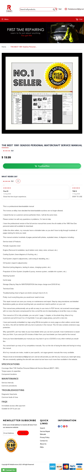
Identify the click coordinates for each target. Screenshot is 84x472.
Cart (80, 19)
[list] (42, 192)
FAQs (42, 447)
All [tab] (18, 181)
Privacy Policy (44, 437)
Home (4, 47)
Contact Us (44, 441)
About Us (43, 444)
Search (42, 428)
